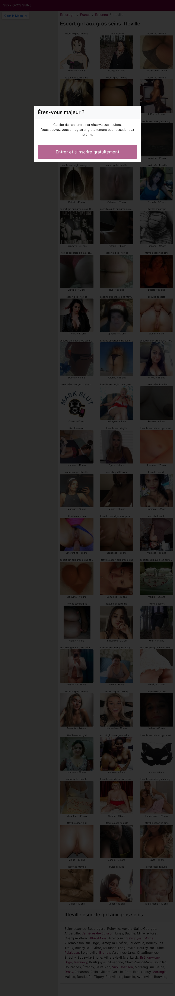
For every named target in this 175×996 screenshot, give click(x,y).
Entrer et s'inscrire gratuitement (87, 151)
